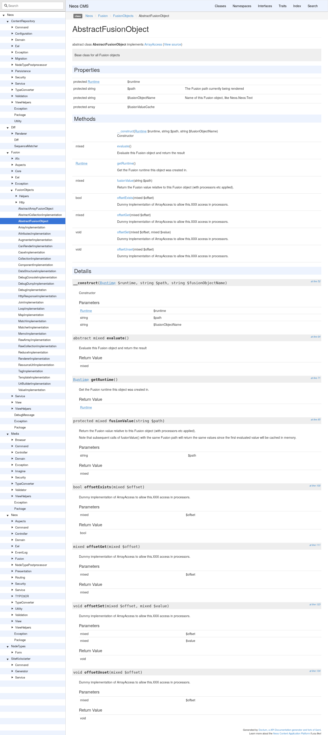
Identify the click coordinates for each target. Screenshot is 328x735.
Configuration (23, 33)
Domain (20, 40)
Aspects (20, 165)
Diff (13, 127)
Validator (20, 490)
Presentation (23, 571)
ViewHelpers (23, 102)
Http (22, 202)
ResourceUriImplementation (36, 365)
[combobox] (33, 5)
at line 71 (315, 378)
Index (297, 6)
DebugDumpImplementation (36, 283)
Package (20, 115)
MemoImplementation (32, 333)
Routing (20, 577)
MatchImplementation (32, 321)
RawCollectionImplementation (37, 346)
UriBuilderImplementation (34, 383)
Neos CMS (79, 6)
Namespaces (242, 6)
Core (18, 171)
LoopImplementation (31, 308)
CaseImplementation (31, 252)
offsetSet (123, 232)
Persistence (23, 71)
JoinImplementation (31, 302)
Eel (17, 46)
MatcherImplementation (33, 327)
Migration (21, 58)
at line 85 (315, 419)
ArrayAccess (153, 44)
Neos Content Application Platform (291, 733)
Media (15, 433)
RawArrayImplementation (34, 340)
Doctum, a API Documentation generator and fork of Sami (290, 729)
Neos (10, 15)
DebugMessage (24, 415)
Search (313, 6)
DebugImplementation (32, 290)
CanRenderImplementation (35, 246)
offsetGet (123, 215)
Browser (20, 440)
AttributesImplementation (34, 233)
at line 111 (314, 545)
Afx (17, 158)
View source (172, 44)
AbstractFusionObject (33, 221)
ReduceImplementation (33, 352)
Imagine (20, 471)
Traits (282, 6)
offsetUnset (125, 249)
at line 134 (314, 670)
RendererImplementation (34, 358)
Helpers (24, 196)
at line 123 (314, 604)
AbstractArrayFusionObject (35, 208)
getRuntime (125, 163)
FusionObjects (24, 190)
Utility (18, 121)
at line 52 (315, 281)
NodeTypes (18, 646)
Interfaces (265, 6)
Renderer (21, 133)
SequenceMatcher (26, 146)
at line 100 (314, 485)
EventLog (21, 552)
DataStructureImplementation (37, 271)
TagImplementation (30, 371)
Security (20, 77)
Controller (21, 452)
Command (21, 27)
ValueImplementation (31, 390)
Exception (21, 52)
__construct (125, 131)
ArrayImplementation (31, 227)
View (18, 402)
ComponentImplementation (35, 265)
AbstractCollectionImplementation (40, 215)
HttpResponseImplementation (37, 296)
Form (18, 652)
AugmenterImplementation (35, 240)
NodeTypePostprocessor (31, 65)
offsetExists (125, 197)
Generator (21, 671)
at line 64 (315, 336)
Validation (21, 96)
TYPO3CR (22, 596)
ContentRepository (23, 21)
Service (20, 83)
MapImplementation (31, 315)
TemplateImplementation (34, 377)
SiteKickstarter (20, 658)
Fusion (15, 152)
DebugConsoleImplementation (37, 277)
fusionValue (125, 180)
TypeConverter (24, 90)
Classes (220, 6)
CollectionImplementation (34, 258)
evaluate (123, 146)
